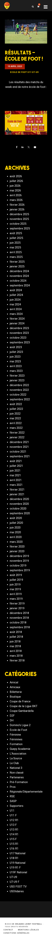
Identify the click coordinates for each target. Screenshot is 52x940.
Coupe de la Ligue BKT (23, 706)
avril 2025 (16, 252)
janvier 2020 (17, 551)
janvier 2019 (17, 608)
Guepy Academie (20, 749)
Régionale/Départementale (26, 791)
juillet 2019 (16, 579)
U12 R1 (14, 820)
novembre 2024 (19, 276)
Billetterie (16, 692)
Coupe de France (20, 701)
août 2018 (16, 632)
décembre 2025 (19, 214)
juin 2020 (15, 527)
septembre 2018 (20, 627)
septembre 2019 (20, 570)
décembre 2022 (19, 385)
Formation (16, 744)
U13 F (13, 824)
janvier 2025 (17, 266)
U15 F (13, 839)
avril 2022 (16, 423)
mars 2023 (16, 371)
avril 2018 (16, 651)
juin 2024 (15, 299)
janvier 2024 (17, 323)
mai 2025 (15, 247)
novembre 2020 (19, 503)
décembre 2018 (19, 613)
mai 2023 (15, 361)
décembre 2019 (19, 556)
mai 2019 (15, 589)
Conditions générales (16, 933)
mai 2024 (15, 304)
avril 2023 (16, 366)
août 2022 (16, 404)
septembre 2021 (20, 456)
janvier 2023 (17, 380)
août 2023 (16, 347)
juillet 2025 (16, 238)
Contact (8, 930)
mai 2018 (15, 646)
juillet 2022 (16, 409)
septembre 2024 (20, 285)
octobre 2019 (18, 565)
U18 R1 (14, 858)
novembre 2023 (19, 333)
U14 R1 (14, 834)
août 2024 (16, 290)
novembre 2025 (19, 219)
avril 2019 (16, 594)
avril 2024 (16, 309)
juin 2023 (15, 356)
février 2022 (17, 432)
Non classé (16, 772)
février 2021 (17, 489)
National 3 (16, 768)
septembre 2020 (20, 513)
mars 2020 (16, 541)
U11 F (13, 815)
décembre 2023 (19, 328)
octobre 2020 (18, 508)
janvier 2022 (17, 437)
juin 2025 (15, 242)
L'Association (18, 753)
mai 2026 (15, 190)
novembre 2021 (19, 446)
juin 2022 (15, 413)
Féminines (16, 739)
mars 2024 (16, 314)
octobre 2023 (18, 337)
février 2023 (17, 375)
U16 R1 (14, 848)
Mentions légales (28, 930)
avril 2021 (16, 480)
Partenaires (17, 777)
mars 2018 (16, 655)
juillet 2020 (16, 522)
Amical (14, 682)
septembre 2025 (20, 228)
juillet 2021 (16, 465)
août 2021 (16, 461)
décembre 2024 (19, 271)
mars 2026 (16, 200)
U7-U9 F (14, 881)
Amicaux (15, 687)
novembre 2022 (19, 390)
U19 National (17, 862)
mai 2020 (15, 532)
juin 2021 (15, 470)
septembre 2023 (20, 342)
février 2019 (17, 603)
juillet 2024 (16, 295)
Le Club (14, 763)
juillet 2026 (16, 181)
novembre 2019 (19, 560)
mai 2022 (15, 418)
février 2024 (17, 318)
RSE (12, 796)
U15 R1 (14, 843)
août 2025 (16, 233)
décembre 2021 (19, 442)
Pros (13, 786)
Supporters (16, 805)
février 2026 (17, 204)
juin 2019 (15, 584)
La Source (16, 758)
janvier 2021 (17, 494)
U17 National (17, 853)
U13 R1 (14, 829)
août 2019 (16, 575)
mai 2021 (15, 475)
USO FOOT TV (18, 886)
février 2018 (17, 660)
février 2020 (17, 546)
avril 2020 (16, 537)
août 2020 (16, 518)
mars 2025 (16, 257)
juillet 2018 (16, 636)
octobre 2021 (18, 451)
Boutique (15, 696)
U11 (12, 810)
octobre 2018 (18, 622)
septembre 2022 (20, 399)
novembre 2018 (19, 617)
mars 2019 (16, 598)
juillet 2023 (16, 352)
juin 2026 (15, 185)
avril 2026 (16, 195)
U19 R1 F (15, 867)
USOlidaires (17, 891)
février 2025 (17, 261)
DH (12, 720)
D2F (12, 715)
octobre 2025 (18, 223)
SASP (13, 801)
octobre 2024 (18, 280)
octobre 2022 (18, 394)
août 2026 (16, 176)
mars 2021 (16, 484)
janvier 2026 (17, 209)
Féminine (15, 734)
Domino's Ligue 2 (20, 725)
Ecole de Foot (18, 730)
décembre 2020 (19, 499)
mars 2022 (16, 428)
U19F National (18, 872)
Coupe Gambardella (22, 711)
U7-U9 (13, 877)
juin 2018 (15, 641)
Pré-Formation (19, 782)
